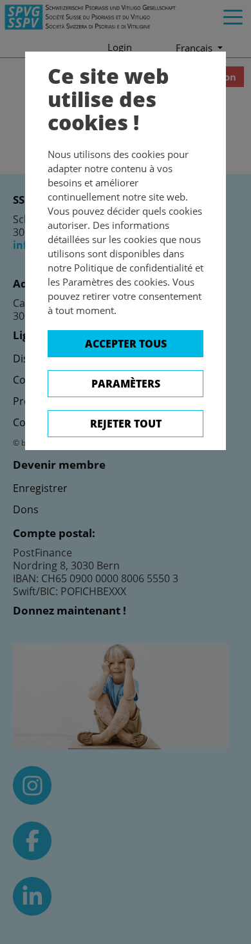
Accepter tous (126, 344)
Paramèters (125, 384)
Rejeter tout (126, 424)
